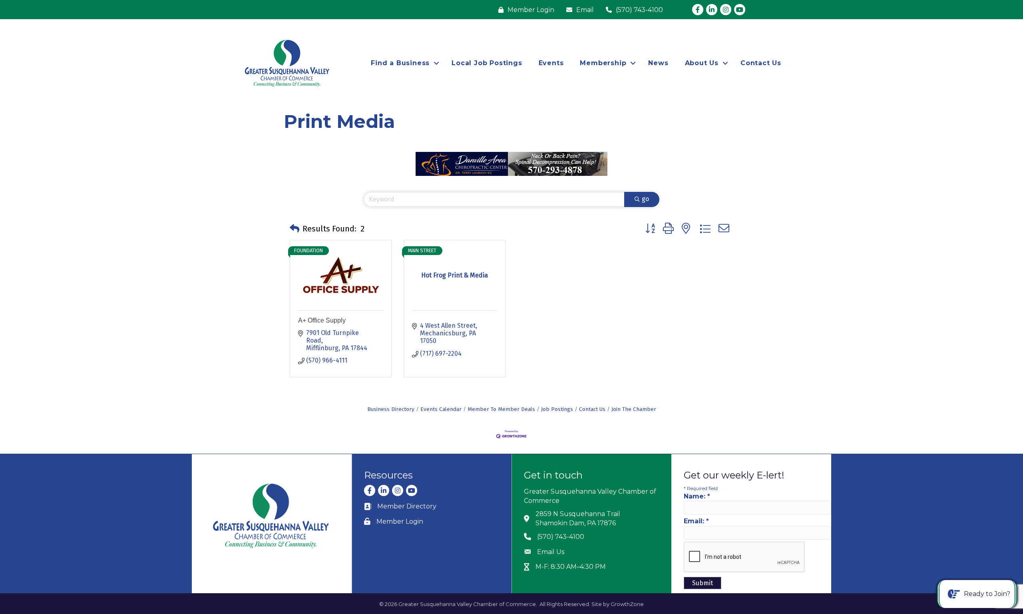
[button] (294, 228)
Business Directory (390, 409)
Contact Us (760, 63)
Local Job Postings (487, 63)
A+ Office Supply (322, 320)
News (658, 63)
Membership (603, 63)
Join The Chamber (633, 409)
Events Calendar (441, 409)
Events (551, 63)
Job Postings (557, 409)
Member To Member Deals (501, 409)
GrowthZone (627, 604)
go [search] (645, 199)
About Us (701, 63)
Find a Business (400, 63)
